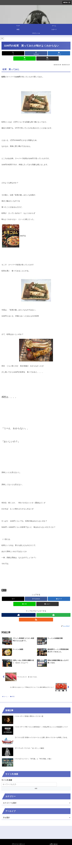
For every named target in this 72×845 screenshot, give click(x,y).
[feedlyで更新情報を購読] (53, 615)
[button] (47, 58)
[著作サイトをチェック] (19, 615)
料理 (5, 590)
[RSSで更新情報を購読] (36, 619)
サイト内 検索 (7, 780)
